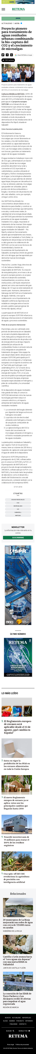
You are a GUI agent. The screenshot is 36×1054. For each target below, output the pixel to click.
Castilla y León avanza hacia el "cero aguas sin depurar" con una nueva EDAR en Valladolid (17, 961)
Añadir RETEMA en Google (24, 55)
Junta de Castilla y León (14, 968)
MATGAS (18, 515)
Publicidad (13, 1024)
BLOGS (5, 1021)
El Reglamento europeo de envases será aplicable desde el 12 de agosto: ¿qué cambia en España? (17, 727)
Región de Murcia (11, 1007)
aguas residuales (18, 499)
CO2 (18, 503)
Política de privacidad (22, 1044)
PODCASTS (20, 1021)
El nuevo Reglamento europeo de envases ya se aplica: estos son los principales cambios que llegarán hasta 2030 (16, 803)
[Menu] (4, 9)
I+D (18, 509)
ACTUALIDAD (16, 1018)
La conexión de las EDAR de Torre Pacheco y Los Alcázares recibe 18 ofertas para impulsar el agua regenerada (17, 998)
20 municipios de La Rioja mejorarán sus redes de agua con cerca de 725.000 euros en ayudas (18, 924)
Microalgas (18, 506)
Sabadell (18, 512)
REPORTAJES (26, 1018)
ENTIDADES (29, 1021)
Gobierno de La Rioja (12, 931)
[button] (3, 54)
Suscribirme (18, 538)
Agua (16, 23)
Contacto (22, 1024)
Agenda (12, 1021)
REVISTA (8, 1018)
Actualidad (7, 23)
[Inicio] (18, 9)
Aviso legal (10, 1044)
